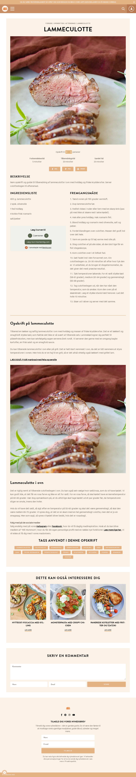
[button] (4, 772)
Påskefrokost (51, 552)
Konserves (56, 548)
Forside (49, 23)
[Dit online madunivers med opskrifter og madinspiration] (5, 9)
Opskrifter (59, 23)
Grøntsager (72, 548)
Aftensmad (70, 23)
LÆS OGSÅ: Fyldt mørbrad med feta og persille (33, 359)
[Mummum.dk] (68, 708)
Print (82, 169)
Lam (17, 552)
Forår (105, 552)
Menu (12, 9)
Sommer (117, 552)
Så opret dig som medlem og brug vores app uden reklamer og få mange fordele (68, 2)
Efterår (93, 552)
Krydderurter (113, 548)
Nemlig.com (46, 248)
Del (55, 169)
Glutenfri (79, 552)
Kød (99, 548)
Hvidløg (88, 548)
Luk (132, 718)
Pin (69, 169)
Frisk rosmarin (31, 552)
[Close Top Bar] (134, 2)
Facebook (57, 526)
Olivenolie (40, 548)
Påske (66, 552)
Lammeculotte (23, 548)
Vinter (68, 557)
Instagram (42, 526)
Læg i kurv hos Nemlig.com (38, 242)
